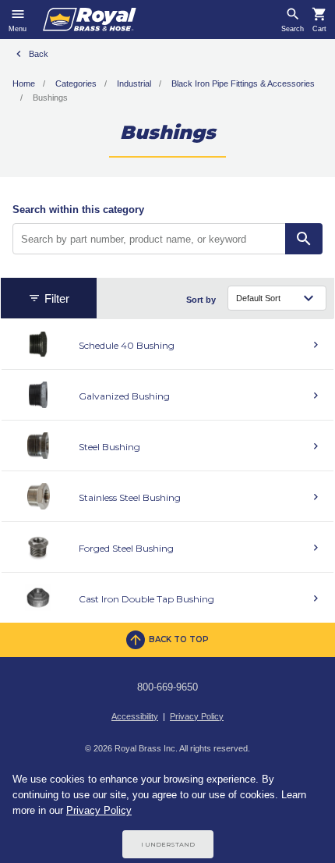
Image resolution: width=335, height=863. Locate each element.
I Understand (168, 844)
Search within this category (78, 209)
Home (23, 83)
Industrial (134, 83)
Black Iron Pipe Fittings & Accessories (243, 83)
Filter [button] (56, 298)
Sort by (201, 299)
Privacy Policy (197, 716)
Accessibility (134, 716)
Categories (76, 83)
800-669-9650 (167, 687)
